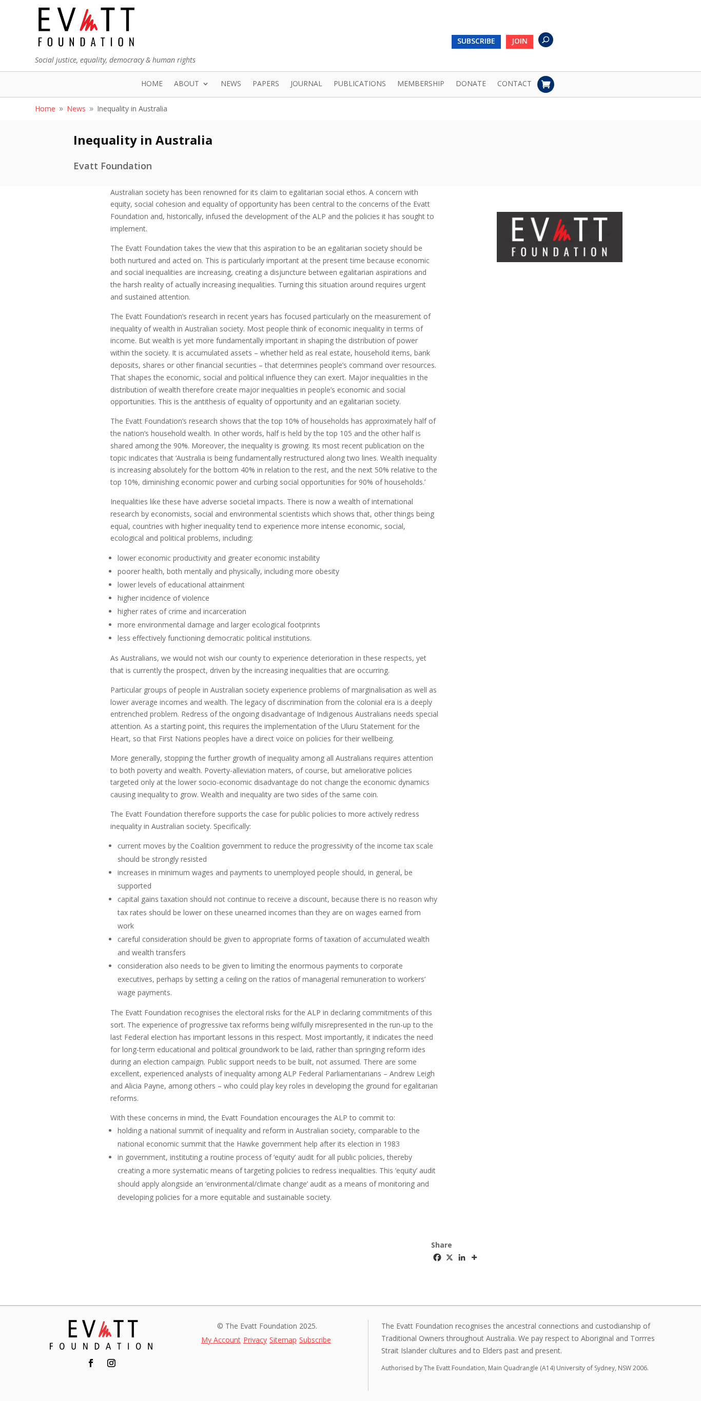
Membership (420, 84)
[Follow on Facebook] (91, 1363)
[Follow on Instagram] (111, 1363)
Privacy (255, 1340)
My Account (221, 1340)
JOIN (520, 41)
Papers (265, 84)
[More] (474, 1257)
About (186, 84)
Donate (471, 84)
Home (152, 84)
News (231, 84)
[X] (449, 1257)
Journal (306, 84)
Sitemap (283, 1340)
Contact (514, 84)
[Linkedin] (462, 1257)
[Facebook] (437, 1257)
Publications (360, 84)
